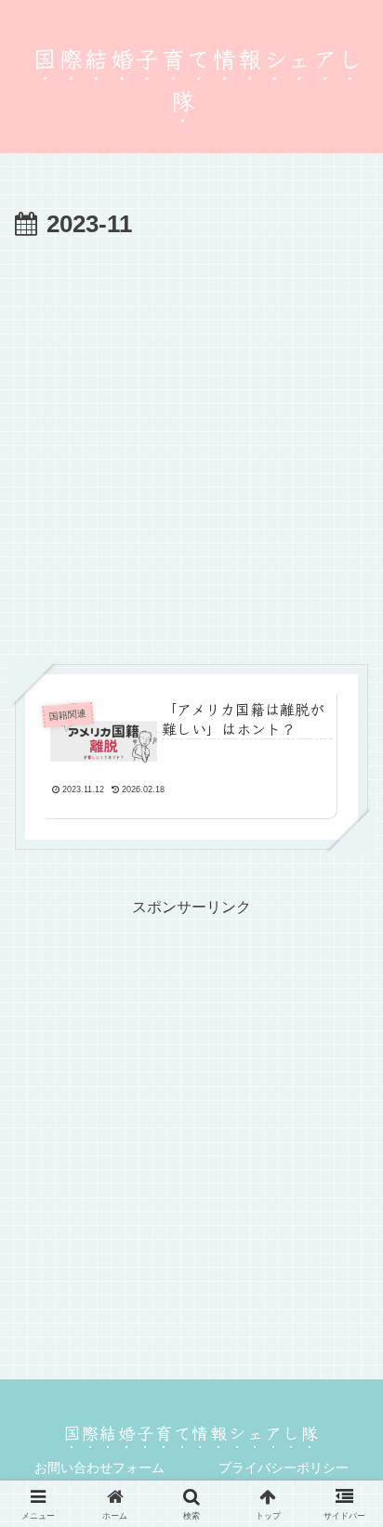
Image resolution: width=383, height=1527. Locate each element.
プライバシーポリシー (283, 1467)
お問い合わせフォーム (99, 1467)
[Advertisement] (191, 446)
